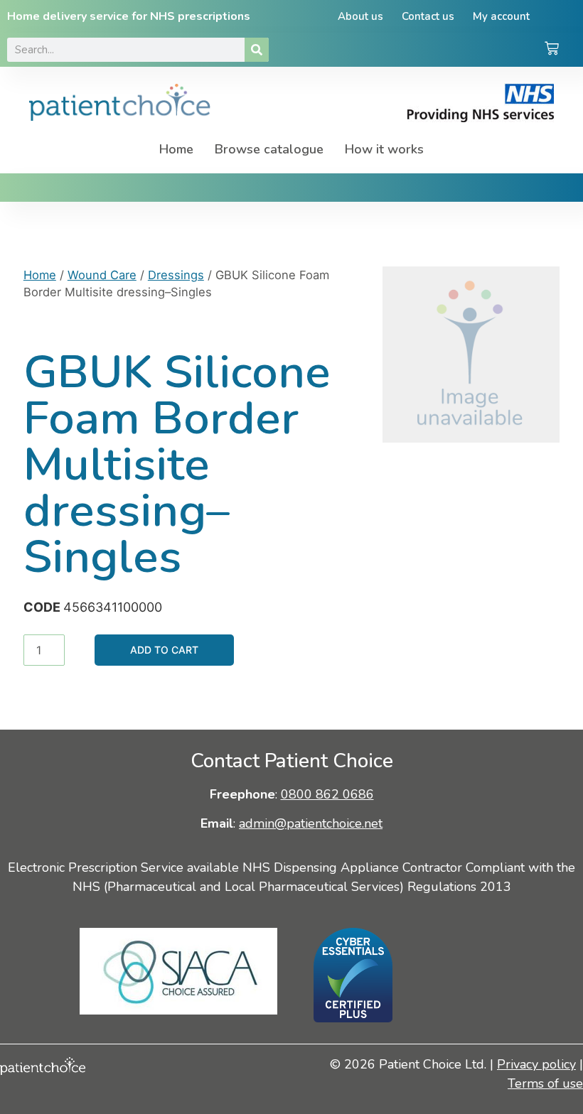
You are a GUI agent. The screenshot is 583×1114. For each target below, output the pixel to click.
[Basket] (552, 50)
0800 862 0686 (327, 794)
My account (501, 16)
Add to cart (164, 650)
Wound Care (102, 275)
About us (360, 16)
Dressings (176, 275)
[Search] (257, 50)
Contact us (428, 16)
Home (176, 149)
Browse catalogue (269, 149)
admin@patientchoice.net (311, 823)
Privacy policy (536, 1064)
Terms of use (545, 1083)
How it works (384, 149)
